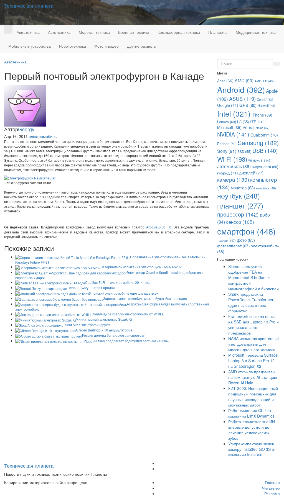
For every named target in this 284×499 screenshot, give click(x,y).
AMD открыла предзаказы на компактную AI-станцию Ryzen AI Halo (252, 377)
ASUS (242, 98)
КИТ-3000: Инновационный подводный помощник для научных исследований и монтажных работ (253, 396)
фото (246, 240)
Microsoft (229, 127)
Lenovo (226, 121)
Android (241, 89)
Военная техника (133, 32)
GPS (248, 105)
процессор (238, 214)
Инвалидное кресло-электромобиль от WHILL (128, 314)
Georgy (26, 129)
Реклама (272, 493)
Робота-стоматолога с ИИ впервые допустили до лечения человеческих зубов (251, 430)
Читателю (271, 488)
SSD (244, 151)
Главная (272, 482)
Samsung (258, 142)
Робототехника (72, 46)
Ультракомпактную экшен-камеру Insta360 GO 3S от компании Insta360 (252, 449)
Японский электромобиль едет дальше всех (123, 293)
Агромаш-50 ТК (158, 227)
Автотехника (59, 32)
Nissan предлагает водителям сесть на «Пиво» (131, 340)
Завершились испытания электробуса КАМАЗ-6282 (141, 266)
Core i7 (265, 99)
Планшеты (217, 32)
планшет (240, 205)
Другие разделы (141, 46)
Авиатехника (28, 32)
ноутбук (238, 195)
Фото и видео (106, 46)
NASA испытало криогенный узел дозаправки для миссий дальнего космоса (254, 344)
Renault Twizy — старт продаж (91, 287)
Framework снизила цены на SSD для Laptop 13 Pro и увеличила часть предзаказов (253, 324)
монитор (243, 187)
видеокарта (265, 166)
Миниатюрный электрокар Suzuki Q (104, 319)
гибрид (227, 173)
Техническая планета (29, 5)
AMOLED (264, 81)
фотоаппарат (233, 245)
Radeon (227, 143)
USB (265, 150)
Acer (225, 80)
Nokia (263, 128)
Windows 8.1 (260, 160)
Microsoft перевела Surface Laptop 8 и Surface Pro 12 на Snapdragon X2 (253, 360)
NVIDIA (233, 134)
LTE (256, 121)
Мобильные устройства (29, 46)
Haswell (266, 105)
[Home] (8, 29)
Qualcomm (264, 135)
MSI (249, 127)
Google (227, 105)
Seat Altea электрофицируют (87, 324)
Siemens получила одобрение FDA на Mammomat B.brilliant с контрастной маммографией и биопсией (253, 277)
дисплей (251, 173)
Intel (233, 113)
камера (233, 179)
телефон (226, 240)
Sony (226, 151)
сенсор (240, 221)
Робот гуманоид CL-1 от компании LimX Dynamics (251, 413)
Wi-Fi (232, 159)
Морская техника (94, 32)
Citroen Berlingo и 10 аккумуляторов (104, 330)
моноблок (266, 188)
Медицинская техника (256, 32)
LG (243, 121)
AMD (244, 80)
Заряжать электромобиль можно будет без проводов (145, 298)
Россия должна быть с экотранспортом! (113, 335)
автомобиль (234, 166)
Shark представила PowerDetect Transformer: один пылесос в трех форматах (251, 302)
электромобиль (43, 136)
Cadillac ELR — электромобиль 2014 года (118, 282)
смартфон (246, 231)
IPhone (262, 115)
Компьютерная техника (179, 32)
